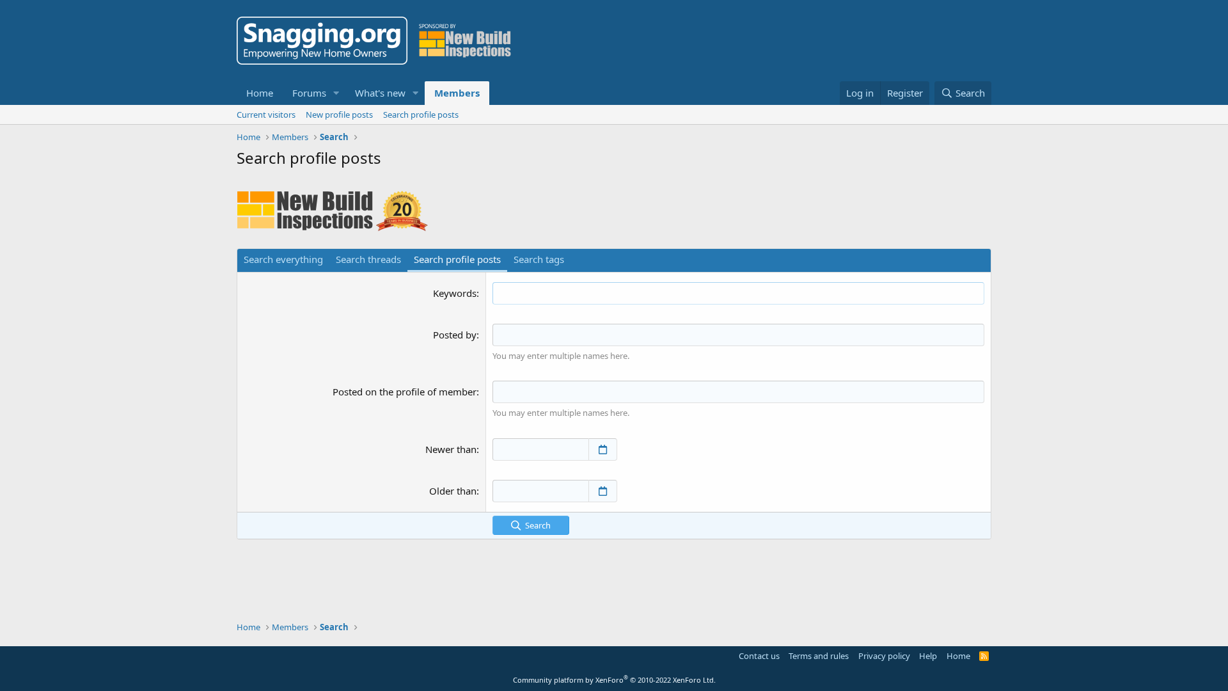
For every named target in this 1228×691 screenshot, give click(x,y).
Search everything (283, 259)
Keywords (454, 293)
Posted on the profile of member (404, 391)
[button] (336, 93)
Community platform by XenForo (614, 680)
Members (457, 92)
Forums (309, 92)
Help (928, 656)
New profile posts (339, 114)
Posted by (454, 334)
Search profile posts (421, 114)
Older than (452, 490)
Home (259, 92)
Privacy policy (884, 656)
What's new (380, 92)
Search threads (368, 259)
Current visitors (266, 114)
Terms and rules (819, 656)
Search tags (539, 259)
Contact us (759, 656)
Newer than (450, 449)
